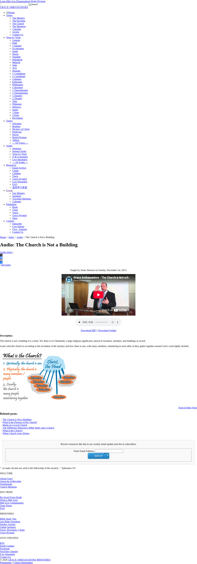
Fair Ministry (18, 193)
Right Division (19, 137)
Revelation (17, 118)
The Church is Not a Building (17, 419)
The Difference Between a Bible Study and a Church (28, 427)
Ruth (14, 43)
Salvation (16, 123)
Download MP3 (88, 330)
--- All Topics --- (20, 143)
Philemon (17, 104)
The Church (18, 23)
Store (14, 218)
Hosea (15, 54)
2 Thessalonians (20, 93)
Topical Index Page (187, 407)
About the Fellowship (10, 481)
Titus (14, 101)
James (15, 109)
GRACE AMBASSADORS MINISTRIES (29, 559)
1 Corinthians (18, 73)
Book (15, 207)
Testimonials (6, 484)
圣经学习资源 (19, 187)
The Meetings (19, 26)
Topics (9, 121)
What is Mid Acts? (9, 500)
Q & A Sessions (20, 156)
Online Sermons (8, 527)
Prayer (15, 134)
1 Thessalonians (20, 90)
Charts (15, 170)
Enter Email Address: (84, 451)
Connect (10, 221)
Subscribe (17, 223)
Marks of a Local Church (15, 425)
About (9, 15)
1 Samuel (16, 45)
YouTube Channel (9, 551)
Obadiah (16, 57)
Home (3, 237)
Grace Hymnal (19, 179)
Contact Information (23, 562)
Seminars (16, 148)
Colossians (17, 87)
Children (16, 173)
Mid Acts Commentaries (12, 503)
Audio (9, 145)
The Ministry (18, 18)
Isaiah (15, 51)
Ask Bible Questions (10, 521)
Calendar (16, 29)
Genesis (16, 40)
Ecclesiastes (18, 48)
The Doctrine (18, 21)
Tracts (15, 176)
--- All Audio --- (20, 162)
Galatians (16, 79)
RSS (2, 543)
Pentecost (17, 132)
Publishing (11, 204)
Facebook (5, 548)
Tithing (15, 140)
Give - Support (19, 229)
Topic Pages (6, 505)
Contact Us (17, 34)
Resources (11, 165)
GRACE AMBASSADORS (14, 7)
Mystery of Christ (20, 129)
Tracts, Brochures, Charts (12, 530)
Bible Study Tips (8, 519)
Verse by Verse (13, 37)
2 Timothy (17, 98)
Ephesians (17, 82)
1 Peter (15, 112)
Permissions (6, 562)
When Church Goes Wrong (16, 433)
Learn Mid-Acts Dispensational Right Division (22, 1)
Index (11, 237)
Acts (14, 68)
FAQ (14, 184)
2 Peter (15, 115)
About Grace (6, 478)
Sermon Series (19, 151)
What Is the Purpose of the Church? (20, 422)
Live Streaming (19, 159)
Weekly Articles (7, 524)
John (14, 65)
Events (9, 190)
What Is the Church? (13, 430)
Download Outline (107, 330)
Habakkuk (17, 59)
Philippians (17, 84)
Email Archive (19, 168)
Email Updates (7, 546)
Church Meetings (8, 487)
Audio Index (6, 252)
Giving (15, 32)
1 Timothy (17, 95)
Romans (16, 71)
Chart (15, 210)
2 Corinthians (18, 76)
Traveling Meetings (21, 198)
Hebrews (16, 107)
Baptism (16, 126)
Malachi (16, 62)
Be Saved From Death (11, 497)
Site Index (6, 265)
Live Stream (18, 226)
